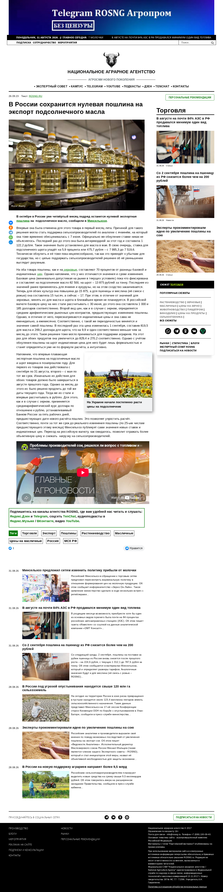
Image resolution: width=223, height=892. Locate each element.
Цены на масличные (26, 541)
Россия (53, 541)
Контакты (15, 855)
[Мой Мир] (11, 242)
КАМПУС (77, 86)
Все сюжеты (168, 320)
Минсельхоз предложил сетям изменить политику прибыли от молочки (79, 570)
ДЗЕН (148, 86)
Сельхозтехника (171, 316)
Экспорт (48, 533)
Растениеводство (96, 533)
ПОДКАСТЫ (132, 86)
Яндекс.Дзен (20, 516)
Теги (13, 533)
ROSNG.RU (35, 96)
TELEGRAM (95, 86)
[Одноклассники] (11, 227)
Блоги (195, 343)
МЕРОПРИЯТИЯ (67, 42)
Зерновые (194, 302)
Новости (170, 220)
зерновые (70, 269)
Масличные (124, 533)
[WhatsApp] (11, 237)
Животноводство (173, 309)
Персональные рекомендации (80, 839)
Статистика (180, 343)
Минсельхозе (97, 221)
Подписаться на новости (178, 350)
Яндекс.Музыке (22, 521)
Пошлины (68, 533)
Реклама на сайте (20, 844)
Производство (18, 828)
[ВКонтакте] (11, 223)
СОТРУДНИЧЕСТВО (44, 42)
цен (39, 274)
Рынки (164, 343)
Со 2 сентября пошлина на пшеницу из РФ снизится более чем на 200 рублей (185, 176)
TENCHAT (162, 86)
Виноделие (168, 313)
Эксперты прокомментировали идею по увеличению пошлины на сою (183, 231)
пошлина (22, 221)
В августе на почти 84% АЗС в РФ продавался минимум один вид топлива (183, 122)
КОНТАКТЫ (181, 86)
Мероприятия (17, 839)
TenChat (69, 516)
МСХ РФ (70, 541)
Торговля (29, 533)
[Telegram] (11, 232)
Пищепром (195, 309)
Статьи (169, 166)
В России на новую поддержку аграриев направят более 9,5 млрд (74, 767)
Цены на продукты (192, 313)
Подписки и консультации (26, 850)
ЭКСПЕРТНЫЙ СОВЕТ (51, 86)
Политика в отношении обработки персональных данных (177, 887)
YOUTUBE (113, 86)
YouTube (72, 521)
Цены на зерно (190, 305)
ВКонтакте (45, 521)
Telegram (41, 516)
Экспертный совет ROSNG (177, 346)
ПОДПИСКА (23, 42)
